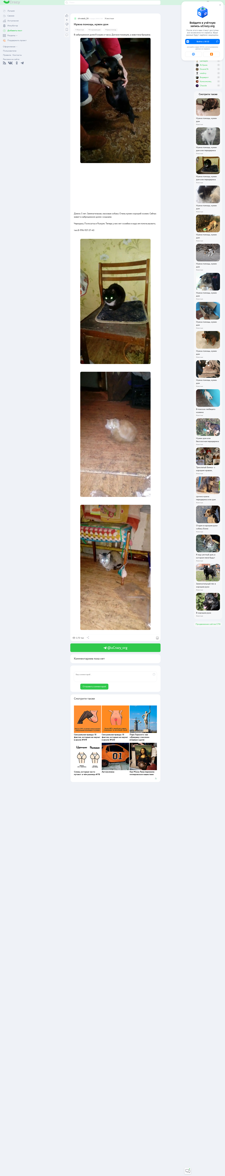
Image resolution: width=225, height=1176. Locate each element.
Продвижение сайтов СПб (208, 624)
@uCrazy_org (117, 647)
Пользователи (9, 50)
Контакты (17, 55)
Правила (7, 55)
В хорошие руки (95, 30)
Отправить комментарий (94, 686)
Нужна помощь (111, 30)
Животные (109, 18)
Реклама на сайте (11, 59)
